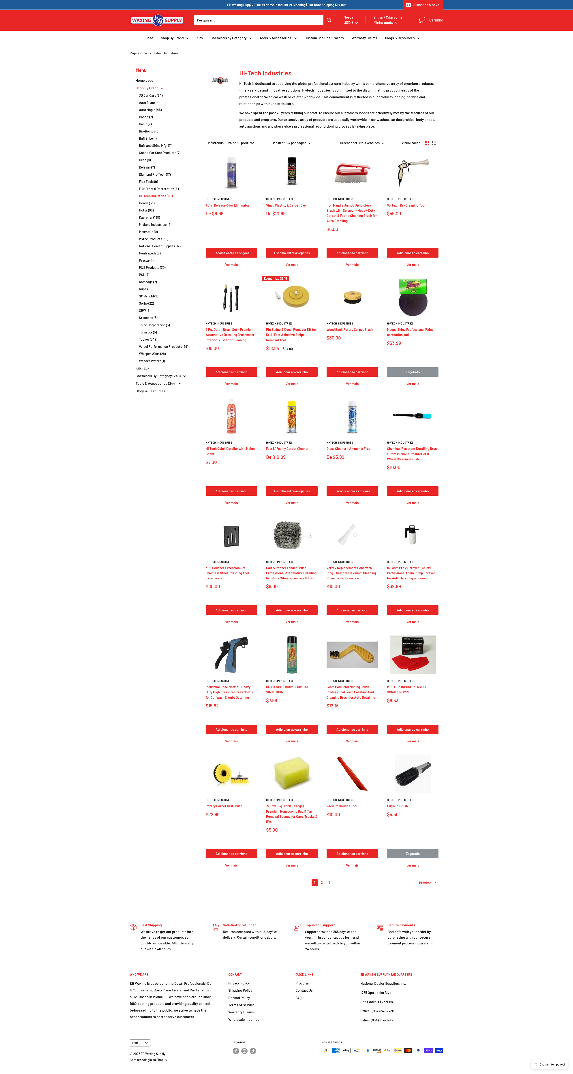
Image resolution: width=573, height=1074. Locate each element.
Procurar (302, 983)
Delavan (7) (147, 167)
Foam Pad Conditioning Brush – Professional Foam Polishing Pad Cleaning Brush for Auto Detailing (351, 692)
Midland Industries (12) (155, 224)
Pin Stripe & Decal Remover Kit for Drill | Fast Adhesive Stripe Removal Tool (291, 334)
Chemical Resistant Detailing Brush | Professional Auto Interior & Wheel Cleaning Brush (412, 453)
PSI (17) (144, 275)
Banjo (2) (145, 124)
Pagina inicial (139, 53)
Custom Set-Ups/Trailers (324, 38)
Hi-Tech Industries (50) (156, 196)
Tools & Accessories (275, 38)
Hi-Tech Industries (219, 199)
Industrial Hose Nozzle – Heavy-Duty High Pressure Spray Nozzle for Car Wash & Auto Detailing (229, 692)
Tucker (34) (147, 339)
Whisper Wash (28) (152, 354)
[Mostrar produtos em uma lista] (434, 143)
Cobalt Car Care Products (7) (159, 153)
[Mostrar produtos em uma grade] (427, 143)
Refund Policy (239, 997)
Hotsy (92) (146, 210)
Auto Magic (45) (150, 110)
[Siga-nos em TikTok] (253, 1051)
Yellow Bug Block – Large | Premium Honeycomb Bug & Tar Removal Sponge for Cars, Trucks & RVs (291, 814)
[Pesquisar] (329, 20)
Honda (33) (146, 203)
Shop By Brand (172, 38)
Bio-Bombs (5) (149, 131)
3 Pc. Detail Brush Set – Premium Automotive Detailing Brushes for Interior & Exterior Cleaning (230, 334)
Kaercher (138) (149, 217)
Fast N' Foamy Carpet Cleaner (287, 448)
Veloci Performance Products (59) (163, 346)
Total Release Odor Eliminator (227, 205)
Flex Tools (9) (148, 181)
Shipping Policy (240, 990)
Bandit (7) (146, 117)
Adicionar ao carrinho (352, 253)
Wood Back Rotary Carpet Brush (350, 329)
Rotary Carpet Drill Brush (224, 806)
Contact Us (304, 990)
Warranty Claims (364, 38)
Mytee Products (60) (153, 239)
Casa (149, 38)
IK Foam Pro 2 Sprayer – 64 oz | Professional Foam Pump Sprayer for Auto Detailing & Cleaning (411, 573)
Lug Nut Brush (397, 806)
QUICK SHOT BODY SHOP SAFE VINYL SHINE (288, 689)
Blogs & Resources (400, 38)
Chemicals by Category (229, 38)
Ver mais (231, 265)
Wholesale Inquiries (243, 1019)
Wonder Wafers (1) (152, 361)
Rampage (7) (148, 282)
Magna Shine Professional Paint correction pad (410, 332)
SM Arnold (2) (148, 296)
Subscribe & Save (426, 5)
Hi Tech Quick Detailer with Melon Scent (230, 451)
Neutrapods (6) (149, 253)
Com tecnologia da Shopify (148, 1060)
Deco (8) (145, 160)
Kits (200, 38)
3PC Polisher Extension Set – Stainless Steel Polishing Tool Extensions (227, 573)
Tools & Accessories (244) (156, 383)
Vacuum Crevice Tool (342, 806)
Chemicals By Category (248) (158, 376)
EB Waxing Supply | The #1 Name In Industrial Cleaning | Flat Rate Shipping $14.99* (286, 5)
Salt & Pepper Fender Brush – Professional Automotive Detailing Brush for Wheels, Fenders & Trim (291, 573)
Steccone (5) (148, 318)
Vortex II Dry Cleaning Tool (406, 205)
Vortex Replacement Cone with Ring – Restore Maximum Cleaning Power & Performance (351, 573)
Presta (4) (146, 260)
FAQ (298, 997)
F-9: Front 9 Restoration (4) (159, 189)
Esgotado (413, 372)
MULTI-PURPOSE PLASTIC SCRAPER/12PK (406, 689)
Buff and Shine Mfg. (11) (155, 145)
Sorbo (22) (146, 303)
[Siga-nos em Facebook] (236, 1051)
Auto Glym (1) (148, 102)
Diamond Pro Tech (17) (155, 174)
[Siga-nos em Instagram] (244, 1051)
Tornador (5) (148, 332)
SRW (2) (144, 310)
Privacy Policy (239, 983)
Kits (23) (142, 368)
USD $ (136, 1043)
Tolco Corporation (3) (154, 325)
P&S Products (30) (152, 267)
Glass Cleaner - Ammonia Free (348, 448)
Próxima (425, 883)
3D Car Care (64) (150, 95)
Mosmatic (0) (148, 232)
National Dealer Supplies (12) (159, 246)
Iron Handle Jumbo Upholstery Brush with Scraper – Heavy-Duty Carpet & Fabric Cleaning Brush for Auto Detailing (352, 213)
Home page (144, 80)
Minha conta (384, 22)
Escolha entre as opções (231, 253)
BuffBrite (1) (147, 138)
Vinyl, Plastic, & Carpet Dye (286, 205)
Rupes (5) (145, 289)
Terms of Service (241, 1005)
